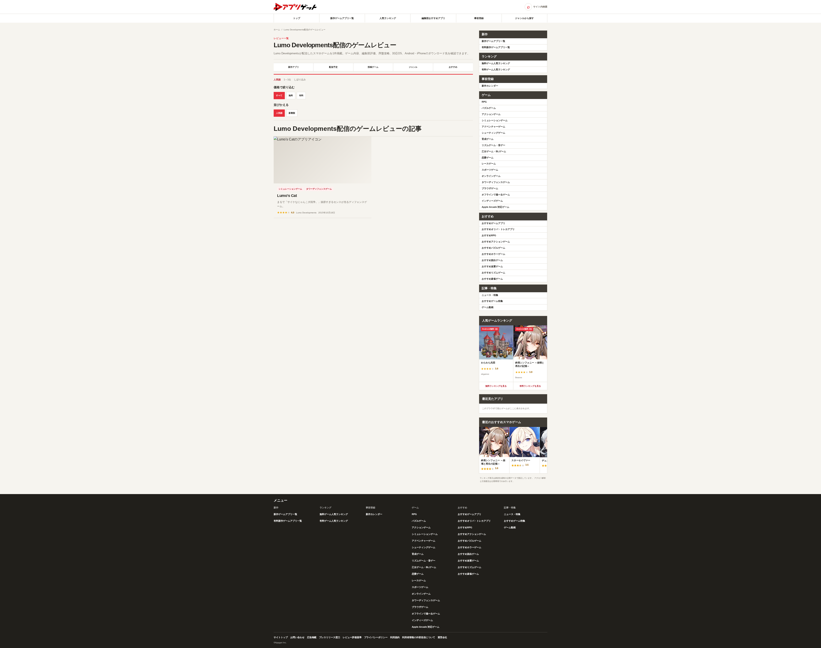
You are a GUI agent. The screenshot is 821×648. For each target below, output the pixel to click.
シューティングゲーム (493, 132)
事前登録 (479, 18)
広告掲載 (311, 637)
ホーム (277, 29)
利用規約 (395, 637)
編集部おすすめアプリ (433, 18)
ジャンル (413, 67)
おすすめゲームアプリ (493, 223)
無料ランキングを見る (496, 386)
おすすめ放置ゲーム (492, 266)
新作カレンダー (490, 85)
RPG (484, 101)
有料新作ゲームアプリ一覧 (496, 47)
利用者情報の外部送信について (418, 637)
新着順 (292, 113)
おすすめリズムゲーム (493, 272)
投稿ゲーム (373, 67)
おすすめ (453, 67)
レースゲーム (489, 163)
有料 (301, 95)
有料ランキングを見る (530, 386)
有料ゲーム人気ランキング (496, 69)
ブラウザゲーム (490, 188)
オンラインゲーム (491, 176)
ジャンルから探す (524, 18)
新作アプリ (293, 67)
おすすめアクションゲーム (496, 241)
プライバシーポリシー (376, 637)
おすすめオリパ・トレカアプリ (498, 229)
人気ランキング (387, 18)
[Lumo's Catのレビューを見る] (322, 159)
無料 (291, 95)
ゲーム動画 (487, 307)
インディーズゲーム (492, 200)
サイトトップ (281, 637)
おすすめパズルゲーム (493, 248)
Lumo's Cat (287, 195)
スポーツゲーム (490, 169)
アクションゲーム (491, 114)
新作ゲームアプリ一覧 (342, 18)
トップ (296, 18)
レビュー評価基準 (352, 637)
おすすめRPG (489, 235)
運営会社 (442, 637)
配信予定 (333, 67)
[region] (513, 353)
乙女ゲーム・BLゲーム (494, 151)
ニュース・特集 (490, 295)
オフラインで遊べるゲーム (496, 194)
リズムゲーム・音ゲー (493, 145)
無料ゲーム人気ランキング (496, 63)
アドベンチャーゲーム (493, 126)
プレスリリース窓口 (329, 637)
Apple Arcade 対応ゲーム (495, 207)
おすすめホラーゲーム (493, 254)
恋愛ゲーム (487, 157)
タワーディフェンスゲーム (319, 189)
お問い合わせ (297, 637)
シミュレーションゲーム (290, 189)
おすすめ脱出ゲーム (492, 260)
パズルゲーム (489, 108)
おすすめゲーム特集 (492, 301)
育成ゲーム (487, 139)
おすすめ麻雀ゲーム (492, 279)
